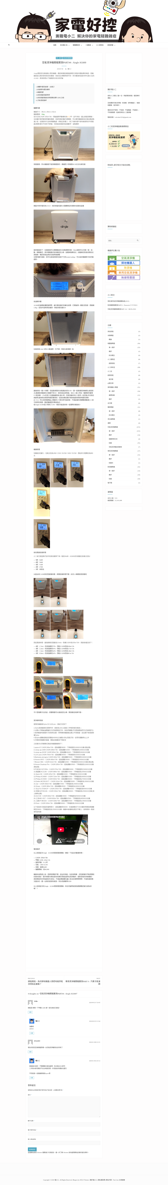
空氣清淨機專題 (67, 58)
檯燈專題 (110, 407)
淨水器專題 (111, 419)
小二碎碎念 (100, 45)
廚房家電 (112, 363)
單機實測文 (76, 45)
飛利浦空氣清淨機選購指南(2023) (118, 301)
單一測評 (58, 58)
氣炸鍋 (111, 379)
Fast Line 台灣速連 (119, 1180)
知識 (110, 443)
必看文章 (110, 383)
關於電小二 (93, 1180)
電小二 (69, 69)
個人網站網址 (32, 1139)
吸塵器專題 (111, 343)
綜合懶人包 (63, 45)
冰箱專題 (110, 335)
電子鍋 (110, 483)
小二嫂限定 (111, 359)
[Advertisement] (64, 911)
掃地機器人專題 (113, 387)
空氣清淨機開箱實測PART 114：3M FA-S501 (122, 309)
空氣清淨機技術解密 (115, 447)
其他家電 (110, 45)
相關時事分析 (113, 439)
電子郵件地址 (32, 1130)
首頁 (54, 45)
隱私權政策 (101, 1180)
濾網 (109, 423)
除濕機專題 (111, 467)
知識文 (111, 463)
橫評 (110, 351)
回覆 (30, 1012)
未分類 (110, 403)
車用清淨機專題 (113, 451)
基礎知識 (112, 395)
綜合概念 (112, 355)
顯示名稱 (31, 1121)
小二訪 (110, 371)
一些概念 (88, 45)
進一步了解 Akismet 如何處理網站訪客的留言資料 (72, 1152)
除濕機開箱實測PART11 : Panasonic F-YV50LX (122, 305)
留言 (30, 1095)
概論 (110, 339)
